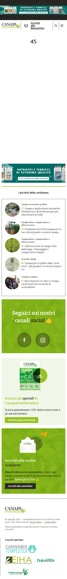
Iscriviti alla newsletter (20, 486)
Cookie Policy (50, 522)
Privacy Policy (36, 522)
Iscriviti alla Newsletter (38, 26)
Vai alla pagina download (21, 420)
